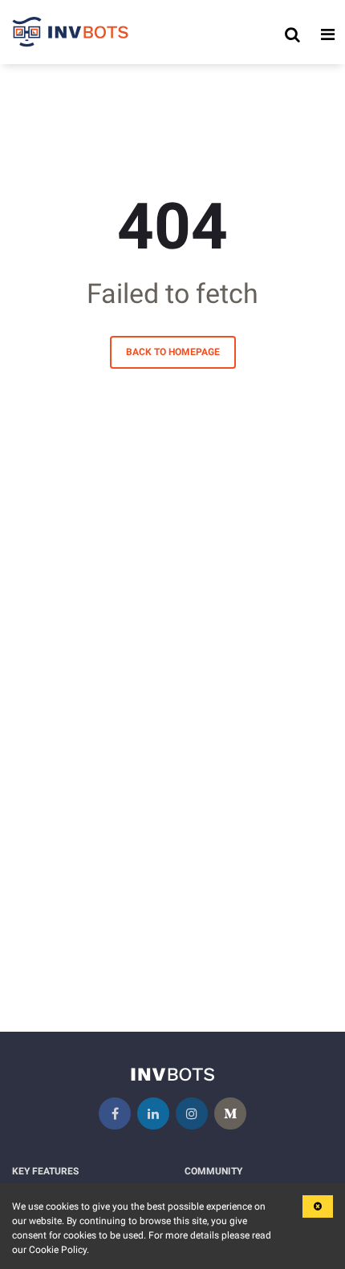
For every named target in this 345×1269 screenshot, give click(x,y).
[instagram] (192, 1113)
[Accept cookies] (317, 1206)
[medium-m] (230, 1113)
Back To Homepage (173, 352)
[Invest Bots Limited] (70, 34)
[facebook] (115, 1113)
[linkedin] (153, 1113)
